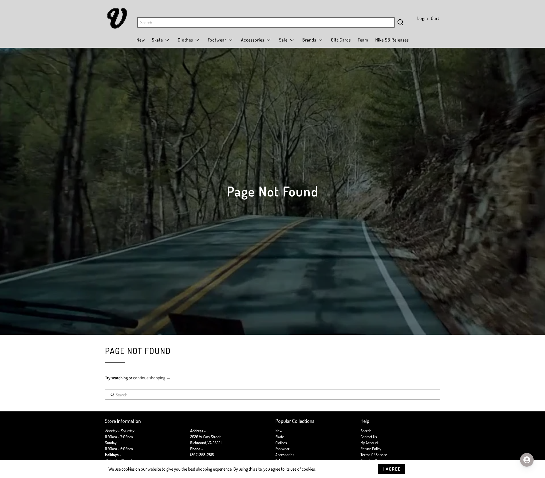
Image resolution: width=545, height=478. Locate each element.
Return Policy (370, 448)
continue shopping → (152, 377)
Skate (279, 436)
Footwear (282, 448)
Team (363, 40)
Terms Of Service (373, 454)
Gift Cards (341, 40)
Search (365, 430)
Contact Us (368, 436)
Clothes (281, 442)
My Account (369, 442)
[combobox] (266, 22)
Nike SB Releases (392, 40)
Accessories (252, 40)
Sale (283, 40)
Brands (309, 40)
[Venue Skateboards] (117, 18)
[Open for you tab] (527, 460)
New (141, 40)
